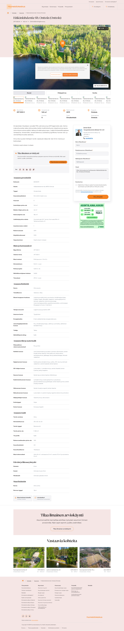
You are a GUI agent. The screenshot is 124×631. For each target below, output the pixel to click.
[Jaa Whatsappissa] (30, 169)
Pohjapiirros (62, 93)
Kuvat (29, 93)
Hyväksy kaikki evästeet (70, 74)
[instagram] (26, 616)
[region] (62, 71)
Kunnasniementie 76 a (87, 570)
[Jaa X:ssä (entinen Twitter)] (23, 169)
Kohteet (14, 13)
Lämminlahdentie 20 (53, 570)
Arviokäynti (97, 6)
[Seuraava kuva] (107, 28)
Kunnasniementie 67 (20, 570)
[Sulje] (87, 65)
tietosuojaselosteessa (87, 192)
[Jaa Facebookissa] (20, 169)
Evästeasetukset (56, 74)
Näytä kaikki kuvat (101, 85)
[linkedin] (29, 616)
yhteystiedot (34, 620)
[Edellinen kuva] (105, 28)
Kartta (95, 93)
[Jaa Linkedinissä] (26, 169)
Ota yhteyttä (97, 197)
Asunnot (21, 13)
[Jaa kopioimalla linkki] (33, 169)
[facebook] (23, 616)
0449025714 (89, 138)
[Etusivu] (8, 13)
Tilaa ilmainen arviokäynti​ (58, 162)
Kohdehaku (111, 6)
